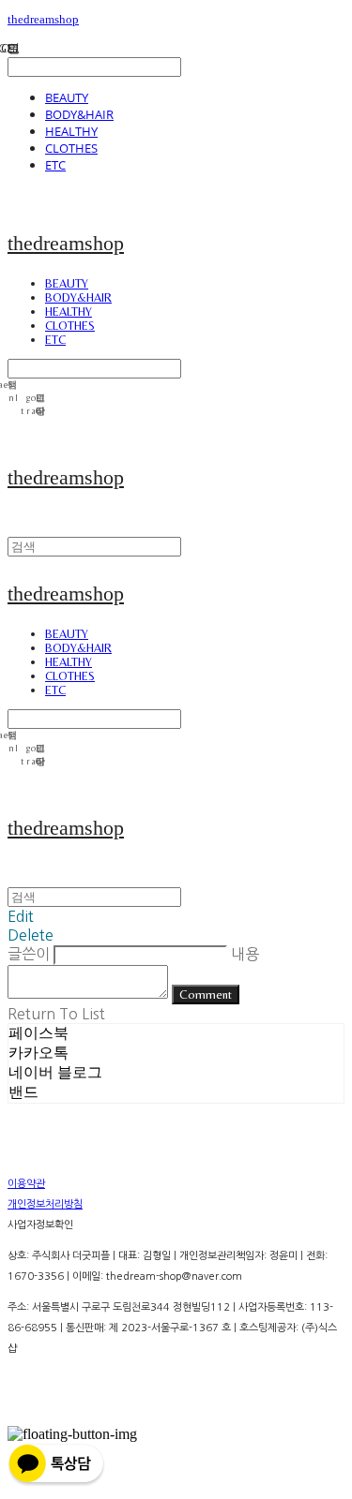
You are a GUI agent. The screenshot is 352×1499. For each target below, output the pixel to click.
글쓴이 (29, 953)
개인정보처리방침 (45, 1204)
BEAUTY (66, 97)
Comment (205, 994)
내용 (245, 953)
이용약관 (26, 1184)
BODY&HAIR (79, 114)
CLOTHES (71, 148)
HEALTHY (71, 131)
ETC (55, 164)
